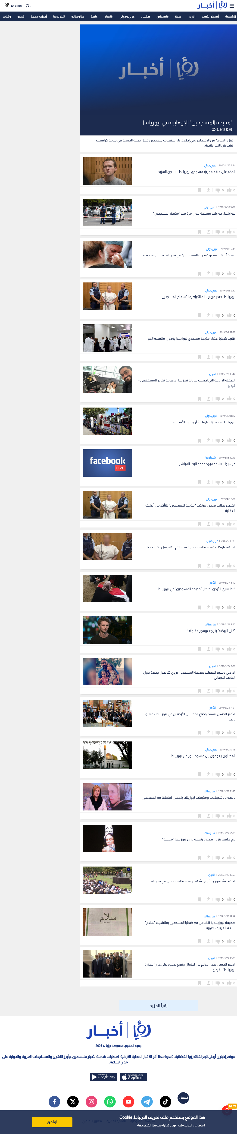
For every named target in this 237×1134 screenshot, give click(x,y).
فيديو (20, 16)
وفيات (7, 16)
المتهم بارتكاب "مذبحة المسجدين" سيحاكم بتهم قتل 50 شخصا (191, 547)
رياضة (94, 16)
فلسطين (162, 16)
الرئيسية (230, 16)
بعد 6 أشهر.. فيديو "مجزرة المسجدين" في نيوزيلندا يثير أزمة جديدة (189, 255)
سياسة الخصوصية (149, 1125)
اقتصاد (109, 16)
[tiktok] (165, 1101)
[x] (73, 1101)
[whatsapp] (110, 1101)
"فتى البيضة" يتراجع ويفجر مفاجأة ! (211, 631)
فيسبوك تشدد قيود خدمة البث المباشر (207, 464)
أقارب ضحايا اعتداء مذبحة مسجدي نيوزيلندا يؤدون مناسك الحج (191, 338)
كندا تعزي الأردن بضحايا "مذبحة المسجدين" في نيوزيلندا (196, 589)
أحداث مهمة (39, 16)
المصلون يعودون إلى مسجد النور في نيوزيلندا (203, 756)
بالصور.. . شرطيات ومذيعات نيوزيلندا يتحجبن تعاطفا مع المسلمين (188, 797)
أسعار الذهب (210, 16)
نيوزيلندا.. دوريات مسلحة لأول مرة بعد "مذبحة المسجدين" (194, 213)
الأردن (191, 16)
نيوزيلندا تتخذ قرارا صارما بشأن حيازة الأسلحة (204, 422)
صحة (178, 16)
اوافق (52, 1122)
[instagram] (91, 1101)
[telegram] (147, 1101)
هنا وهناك (77, 16)
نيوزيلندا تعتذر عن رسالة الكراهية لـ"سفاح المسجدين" (197, 297)
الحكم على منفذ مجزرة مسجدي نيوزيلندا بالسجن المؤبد (196, 172)
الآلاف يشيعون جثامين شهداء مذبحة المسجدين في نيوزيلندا (192, 881)
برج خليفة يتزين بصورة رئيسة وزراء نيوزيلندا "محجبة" (198, 839)
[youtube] (128, 1101)
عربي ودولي (127, 16)
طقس (145, 16)
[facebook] (54, 1101)
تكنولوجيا (59, 16)
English (16, 5)
